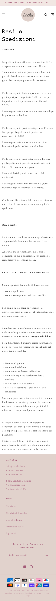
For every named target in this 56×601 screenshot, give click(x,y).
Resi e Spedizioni (14, 519)
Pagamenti (11, 533)
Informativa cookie (15, 526)
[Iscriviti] (46, 555)
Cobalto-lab (16, 590)
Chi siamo (11, 506)
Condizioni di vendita (16, 513)
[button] (3, 15)
